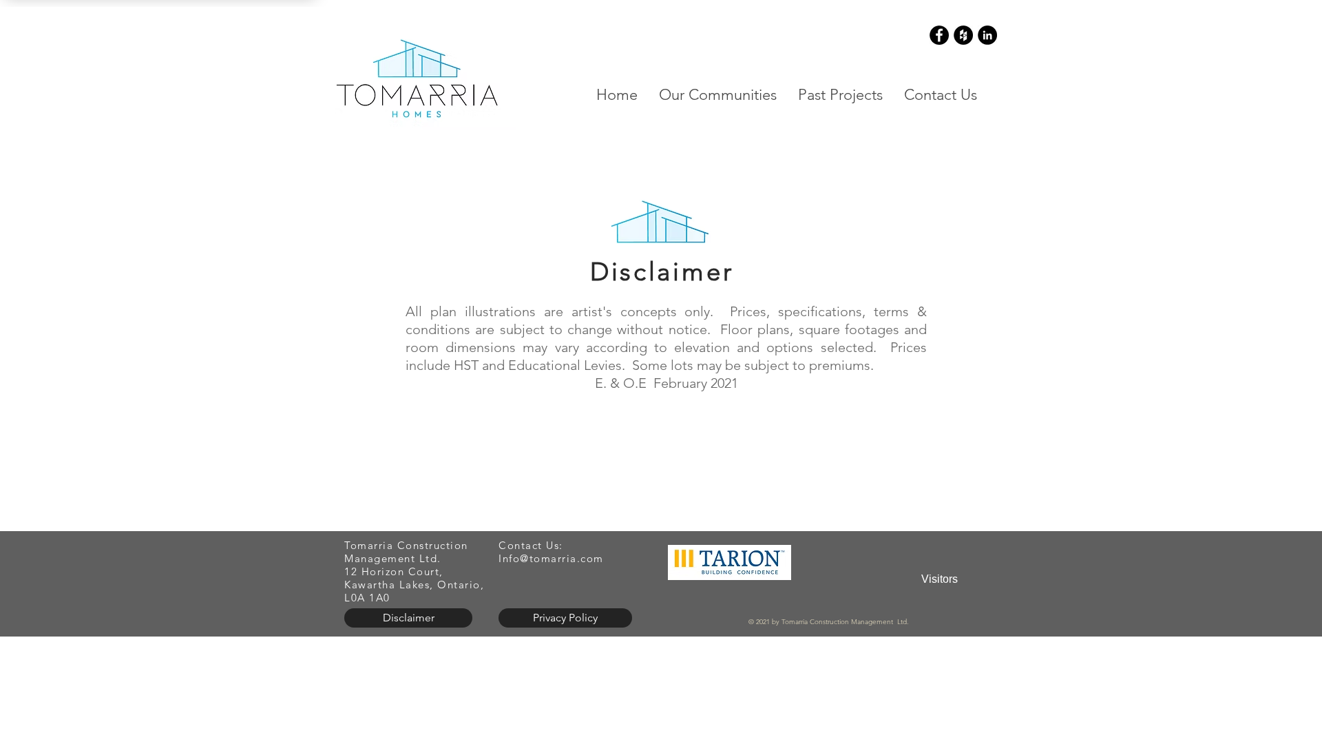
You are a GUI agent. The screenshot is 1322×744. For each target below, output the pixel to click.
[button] (717, 95)
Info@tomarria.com (551, 558)
